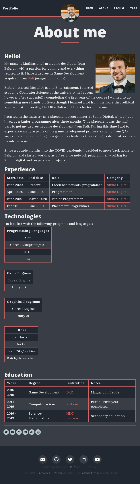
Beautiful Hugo (72, 473)
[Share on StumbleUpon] (31, 432)
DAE (31, 78)
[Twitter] (70, 459)
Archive (119, 8)
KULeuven (74, 404)
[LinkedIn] (83, 459)
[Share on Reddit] (19, 432)
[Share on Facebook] (12, 432)
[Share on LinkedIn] (25, 432)
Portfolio (10, 8)
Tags (133, 8)
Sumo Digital (117, 185)
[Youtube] (97, 459)
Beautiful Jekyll (108, 473)
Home (90, 8)
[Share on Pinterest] (38, 432)
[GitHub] (56, 459)
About (103, 8)
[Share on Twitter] (6, 432)
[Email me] (42, 459)
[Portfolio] (70, 13)
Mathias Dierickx (55, 467)
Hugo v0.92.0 (30, 473)
